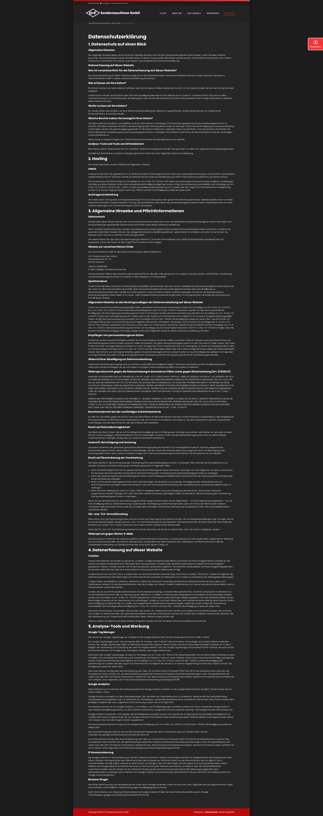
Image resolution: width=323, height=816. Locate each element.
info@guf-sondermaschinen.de (115, 3)
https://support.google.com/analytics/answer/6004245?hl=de (118, 794)
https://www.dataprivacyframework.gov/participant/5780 (151, 679)
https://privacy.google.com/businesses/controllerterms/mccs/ (118, 734)
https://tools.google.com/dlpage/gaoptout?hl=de (143, 787)
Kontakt (117, 23)
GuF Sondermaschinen (100, 23)
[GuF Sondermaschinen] (113, 17)
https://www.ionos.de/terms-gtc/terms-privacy (205, 176)
